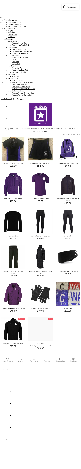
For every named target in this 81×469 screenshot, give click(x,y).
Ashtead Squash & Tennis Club (20, 451)
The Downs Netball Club (19, 415)
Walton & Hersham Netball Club (21, 427)
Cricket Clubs (12, 47)
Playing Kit (11, 94)
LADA (14, 60)
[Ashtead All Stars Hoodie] (13, 184)
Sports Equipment (10, 20)
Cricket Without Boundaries (22, 51)
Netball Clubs (12, 368)
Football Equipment (15, 24)
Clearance (10, 130)
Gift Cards (73, 361)
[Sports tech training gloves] (40, 294)
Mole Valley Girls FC (19, 72)
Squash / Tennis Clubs (14, 439)
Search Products (7, 361)
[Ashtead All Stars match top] (13, 149)
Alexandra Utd (17, 68)
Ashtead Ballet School (20, 58)
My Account (20, 361)
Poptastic (15, 62)
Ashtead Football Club (20, 70)
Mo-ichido (15, 356)
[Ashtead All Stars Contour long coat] (40, 257)
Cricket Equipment (14, 22)
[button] (70, 7)
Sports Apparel (8, 82)
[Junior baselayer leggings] (40, 221)
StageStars (16, 64)
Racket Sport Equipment (17, 26)
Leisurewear (11, 118)
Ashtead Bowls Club (19, 43)
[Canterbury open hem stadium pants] (13, 257)
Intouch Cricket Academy (21, 53)
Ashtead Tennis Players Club (20, 463)
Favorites (47, 361)
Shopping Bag (60, 361)
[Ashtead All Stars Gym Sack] (68, 149)
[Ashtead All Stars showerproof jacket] (68, 184)
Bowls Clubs (12, 41)
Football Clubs (13, 66)
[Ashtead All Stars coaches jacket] (13, 294)
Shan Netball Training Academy (21, 391)
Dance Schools (13, 55)
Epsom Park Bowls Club (20, 45)
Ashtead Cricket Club (19, 49)
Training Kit (11, 106)
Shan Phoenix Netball (18, 403)
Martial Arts (12, 74)
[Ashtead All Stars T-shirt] (40, 184)
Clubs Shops (8, 39)
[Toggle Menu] (1, 17)
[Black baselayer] (13, 221)
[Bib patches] (68, 294)
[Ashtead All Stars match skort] (40, 149)
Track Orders (34, 361)
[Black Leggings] (68, 221)
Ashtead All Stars (17, 380)
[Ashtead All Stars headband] (68, 257)
